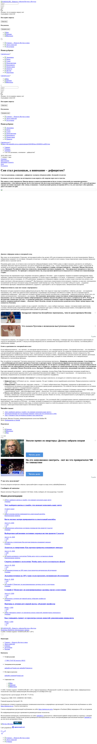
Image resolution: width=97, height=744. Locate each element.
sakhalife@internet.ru (26, 668)
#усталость (4, 166)
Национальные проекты (12, 515)
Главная (7, 147)
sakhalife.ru (40, 715)
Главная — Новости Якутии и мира (18, 43)
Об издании (10, 46)
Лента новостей (11, 45)
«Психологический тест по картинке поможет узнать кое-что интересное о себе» (31, 413)
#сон (2, 164)
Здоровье (7, 150)
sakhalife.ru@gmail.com (12, 668)
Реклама (7, 649)
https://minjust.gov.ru (7, 706)
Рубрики (7, 149)
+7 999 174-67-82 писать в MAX (15, 660)
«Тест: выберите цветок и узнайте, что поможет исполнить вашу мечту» (28, 412)
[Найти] (2, 5)
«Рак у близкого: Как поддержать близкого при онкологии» (24, 415)
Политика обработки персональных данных (15, 630)
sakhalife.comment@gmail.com (14, 675)
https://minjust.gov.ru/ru (46, 709)
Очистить (4, 21)
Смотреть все (5, 29)
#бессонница (5, 160)
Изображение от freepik (12, 420)
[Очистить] (2, 8)
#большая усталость (7, 162)
